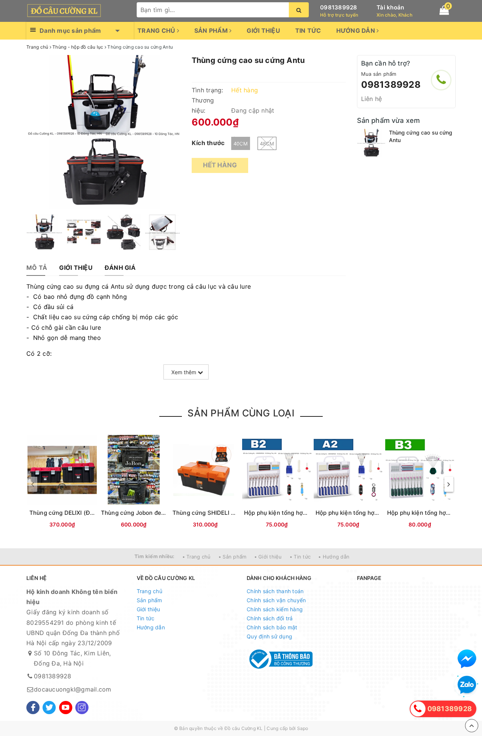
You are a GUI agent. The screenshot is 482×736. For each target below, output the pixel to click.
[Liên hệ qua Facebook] (467, 658)
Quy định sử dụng (269, 636)
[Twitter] (49, 707)
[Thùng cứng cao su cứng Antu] (371, 143)
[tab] (36, 268)
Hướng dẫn (356, 30)
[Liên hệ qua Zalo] (467, 685)
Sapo (302, 728)
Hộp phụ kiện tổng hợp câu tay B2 (291, 512)
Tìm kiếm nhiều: (154, 556)
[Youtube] (65, 707)
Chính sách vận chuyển (276, 600)
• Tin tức (300, 557)
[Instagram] (81, 707)
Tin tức (308, 30)
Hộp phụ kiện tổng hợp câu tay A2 (363, 512)
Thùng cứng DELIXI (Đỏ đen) (68, 512)
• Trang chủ (196, 557)
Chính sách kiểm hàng (275, 609)
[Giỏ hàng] (444, 10)
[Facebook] (33, 707)
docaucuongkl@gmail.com (72, 689)
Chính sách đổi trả (270, 618)
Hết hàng (220, 165)
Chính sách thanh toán (275, 591)
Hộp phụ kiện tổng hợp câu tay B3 (434, 512)
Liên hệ (371, 99)
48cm (267, 144)
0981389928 (338, 7)
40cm (240, 144)
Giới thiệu (263, 30)
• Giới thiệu (268, 557)
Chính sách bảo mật (272, 627)
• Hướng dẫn (333, 557)
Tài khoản (390, 7)
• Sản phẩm (232, 557)
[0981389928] (441, 80)
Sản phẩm (211, 30)
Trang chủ (157, 30)
